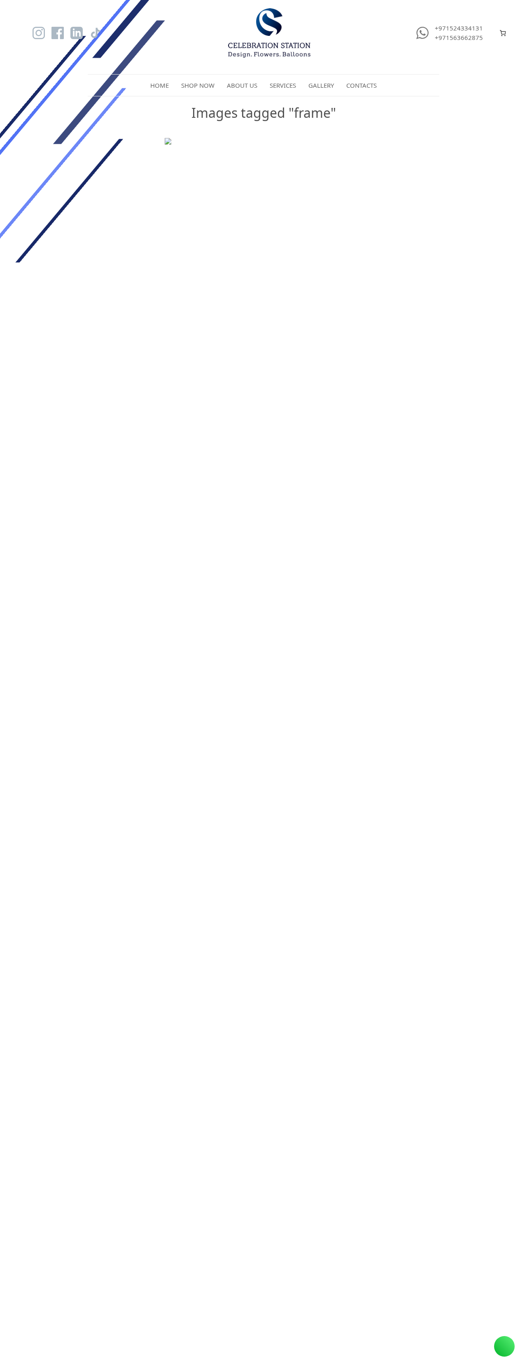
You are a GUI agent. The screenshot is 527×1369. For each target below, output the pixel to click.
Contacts (361, 85)
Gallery (321, 85)
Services (283, 85)
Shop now (198, 85)
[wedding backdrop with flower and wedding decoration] (263, 220)
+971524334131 (459, 28)
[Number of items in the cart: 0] (503, 33)
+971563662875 (459, 37)
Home (159, 85)
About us (242, 85)
